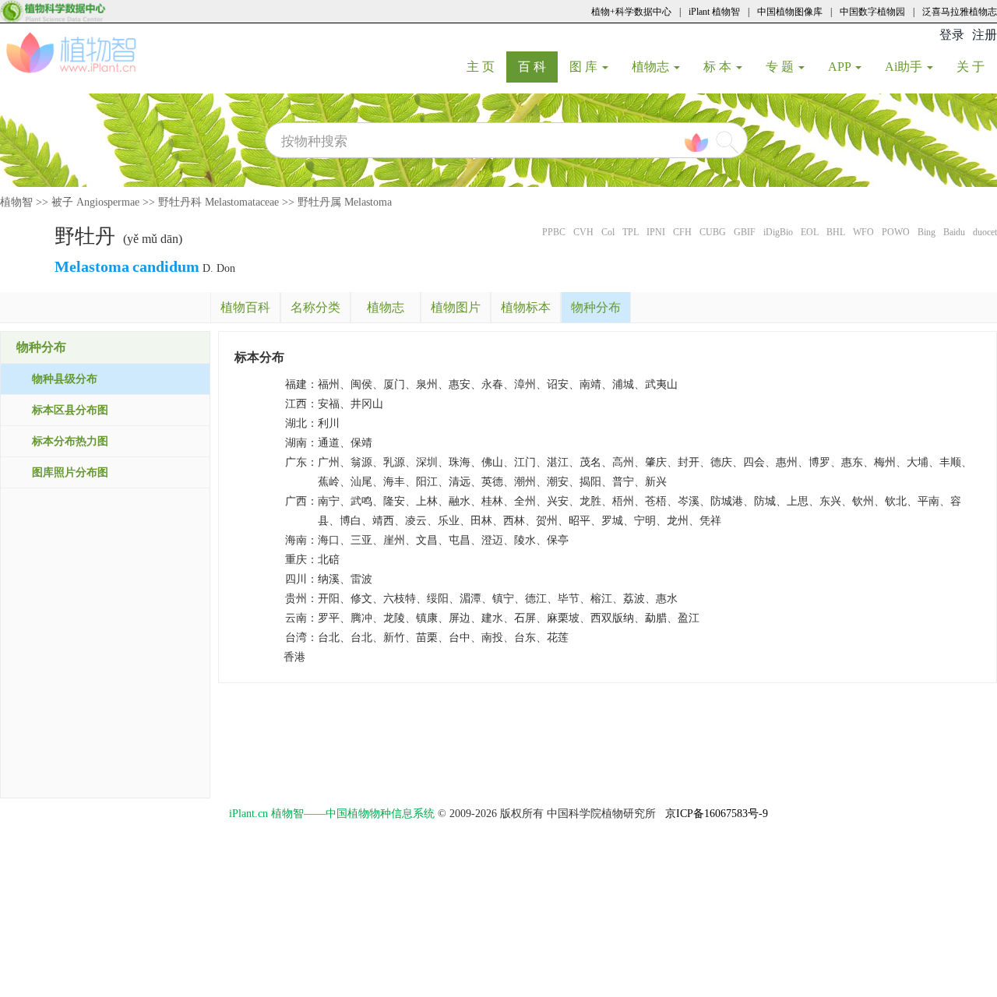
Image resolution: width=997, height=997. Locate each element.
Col (608, 232)
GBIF (745, 232)
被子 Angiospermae (95, 202)
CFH (682, 232)
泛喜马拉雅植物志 (959, 11)
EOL (810, 232)
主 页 (486, 66)
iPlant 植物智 (714, 11)
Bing (926, 232)
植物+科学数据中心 (631, 11)
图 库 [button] (585, 66)
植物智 (16, 202)
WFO (863, 232)
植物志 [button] (652, 66)
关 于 (976, 66)
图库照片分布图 (70, 472)
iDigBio (778, 232)
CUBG (712, 232)
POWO (896, 232)
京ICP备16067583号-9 (716, 813)
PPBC (553, 232)
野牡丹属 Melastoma (345, 202)
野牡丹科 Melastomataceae (218, 202)
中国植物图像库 (790, 11)
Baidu (954, 232)
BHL (835, 232)
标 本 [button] (719, 66)
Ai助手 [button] (905, 66)
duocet (985, 232)
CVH (583, 232)
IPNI (655, 232)
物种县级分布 (64, 379)
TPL (630, 232)
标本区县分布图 (70, 410)
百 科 (538, 66)
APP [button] (841, 66)
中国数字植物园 (872, 11)
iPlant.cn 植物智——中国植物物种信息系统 (332, 813)
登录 (951, 34)
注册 (984, 34)
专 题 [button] (781, 66)
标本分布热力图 (70, 441)
